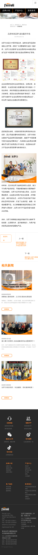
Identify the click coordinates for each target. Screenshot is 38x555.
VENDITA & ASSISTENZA (9, 525)
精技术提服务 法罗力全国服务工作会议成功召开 (21, 243)
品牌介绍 (6, 10)
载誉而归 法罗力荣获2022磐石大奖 (31, 258)
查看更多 (6, 309)
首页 (11, 25)
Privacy (11, 547)
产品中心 (19, 10)
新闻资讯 (31, 10)
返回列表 (5, 238)
